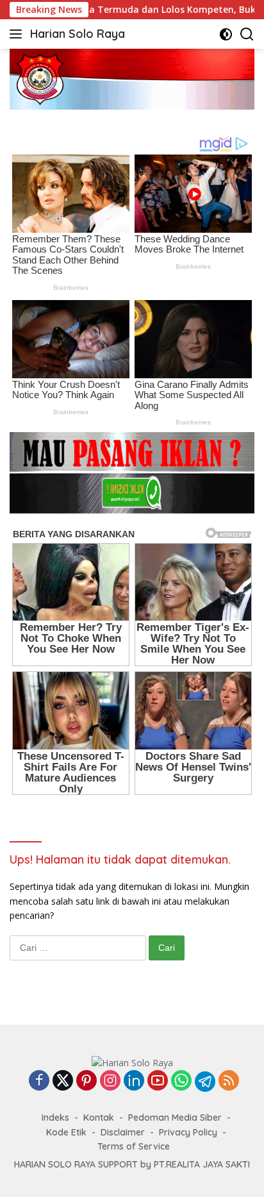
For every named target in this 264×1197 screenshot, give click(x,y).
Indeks (55, 1117)
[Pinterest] (86, 1081)
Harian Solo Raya (77, 33)
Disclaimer (123, 1132)
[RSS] (229, 1081)
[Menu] (18, 34)
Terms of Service (133, 1146)
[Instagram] (110, 1081)
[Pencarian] (247, 34)
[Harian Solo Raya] (132, 1062)
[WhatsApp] (181, 1081)
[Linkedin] (134, 1081)
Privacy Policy (188, 1132)
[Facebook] (39, 1081)
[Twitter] (63, 1081)
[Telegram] (205, 1081)
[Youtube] (157, 1081)
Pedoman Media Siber (175, 1117)
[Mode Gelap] (226, 34)
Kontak (98, 1117)
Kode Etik (66, 1132)
